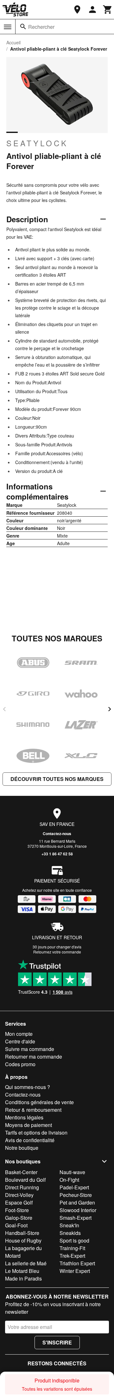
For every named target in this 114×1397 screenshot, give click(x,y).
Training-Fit (72, 1248)
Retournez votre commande (57, 951)
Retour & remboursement (33, 1109)
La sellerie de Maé (26, 1263)
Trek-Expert (72, 1255)
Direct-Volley (19, 1195)
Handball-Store (22, 1233)
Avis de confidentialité (29, 1140)
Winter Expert (75, 1270)
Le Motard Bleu (22, 1270)
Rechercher (41, 26)
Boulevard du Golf (25, 1179)
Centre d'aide (20, 1041)
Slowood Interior (78, 1210)
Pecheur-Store (76, 1195)
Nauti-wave (72, 1172)
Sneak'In (69, 1225)
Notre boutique (21, 1147)
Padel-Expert (74, 1187)
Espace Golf (19, 1202)
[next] (109, 709)
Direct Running (22, 1187)
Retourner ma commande (33, 1056)
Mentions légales (24, 1117)
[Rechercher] (23, 26)
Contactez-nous (57, 833)
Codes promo (20, 1064)
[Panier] (108, 9)
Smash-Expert (76, 1217)
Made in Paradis (23, 1278)
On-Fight (69, 1179)
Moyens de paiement (28, 1125)
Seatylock (37, 143)
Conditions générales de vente (39, 1102)
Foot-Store (17, 1210)
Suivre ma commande (29, 1049)
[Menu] (7, 27)
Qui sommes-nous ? (27, 1087)
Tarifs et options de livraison (36, 1132)
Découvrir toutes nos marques (57, 779)
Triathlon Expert (77, 1263)
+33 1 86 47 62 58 (57, 854)
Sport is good (74, 1240)
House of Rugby (23, 1240)
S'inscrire (57, 1342)
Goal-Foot (16, 1225)
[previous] (4, 709)
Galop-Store (18, 1217)
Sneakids (70, 1233)
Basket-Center (21, 1172)
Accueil (13, 42)
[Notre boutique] (77, 9)
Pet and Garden (77, 1202)
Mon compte (19, 1033)
